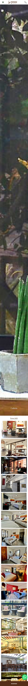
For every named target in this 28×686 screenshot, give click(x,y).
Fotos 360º (14, 418)
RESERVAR (14, 683)
